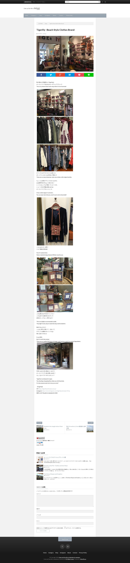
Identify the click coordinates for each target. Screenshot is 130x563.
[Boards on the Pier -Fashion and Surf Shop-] (39, 468)
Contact (61, 15)
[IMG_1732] (54, 311)
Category (33, 15)
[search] (99, 2)
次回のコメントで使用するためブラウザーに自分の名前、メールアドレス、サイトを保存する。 (59, 528)
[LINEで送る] (89, 75)
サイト (38, 520)
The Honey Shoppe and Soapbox (53, 474)
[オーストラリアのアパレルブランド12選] (39, 459)
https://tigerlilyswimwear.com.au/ (47, 388)
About (54, 15)
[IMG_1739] (54, 143)
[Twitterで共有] (50, 75)
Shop (40, 15)
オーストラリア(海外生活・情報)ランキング (45, 440)
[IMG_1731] (54, 369)
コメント (38, 493)
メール (38, 514)
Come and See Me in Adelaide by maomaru (69, 557)
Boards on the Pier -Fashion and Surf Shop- (56, 465)
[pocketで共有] (79, 75)
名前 (38, 508)
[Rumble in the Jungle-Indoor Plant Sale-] (39, 428)
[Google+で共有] (60, 75)
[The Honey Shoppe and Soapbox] (39, 476)
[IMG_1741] (54, 284)
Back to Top (65, 539)
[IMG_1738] (54, 245)
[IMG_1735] (54, 115)
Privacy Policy (69, 15)
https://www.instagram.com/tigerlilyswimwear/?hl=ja (56, 391)
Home (26, 15)
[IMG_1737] (54, 171)
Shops (45, 33)
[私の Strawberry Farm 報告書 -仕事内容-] (90, 428)
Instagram (47, 15)
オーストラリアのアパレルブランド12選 (55, 457)
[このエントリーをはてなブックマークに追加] (69, 75)
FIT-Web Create (70, 559)
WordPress (83, 559)
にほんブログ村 (39, 445)
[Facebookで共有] (41, 75)
